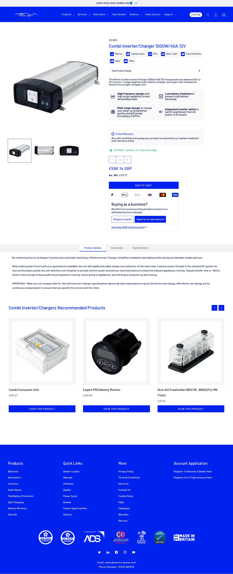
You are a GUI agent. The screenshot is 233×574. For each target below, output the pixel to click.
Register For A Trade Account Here (193, 477)
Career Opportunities (75, 508)
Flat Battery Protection (20, 496)
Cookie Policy (125, 496)
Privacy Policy (126, 471)
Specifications (141, 248)
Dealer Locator (71, 471)
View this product (42, 408)
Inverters (13, 484)
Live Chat (196, 14)
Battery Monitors (17, 508)
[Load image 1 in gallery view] (19, 150)
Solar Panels (15, 490)
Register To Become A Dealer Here (193, 471)
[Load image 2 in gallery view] (44, 150)
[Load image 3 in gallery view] (69, 150)
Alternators (14, 477)
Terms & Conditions (129, 477)
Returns (122, 521)
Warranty (123, 514)
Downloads (117, 248)
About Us (123, 484)
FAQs (121, 502)
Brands (67, 502)
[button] (68, 14)
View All (12, 514)
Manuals (67, 477)
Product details (92, 248)
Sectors (67, 514)
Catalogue (124, 508)
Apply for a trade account (150, 219)
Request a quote (122, 219)
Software (68, 484)
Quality (67, 490)
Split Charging (16, 502)
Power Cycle (70, 496)
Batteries (13, 471)
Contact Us (124, 490)
